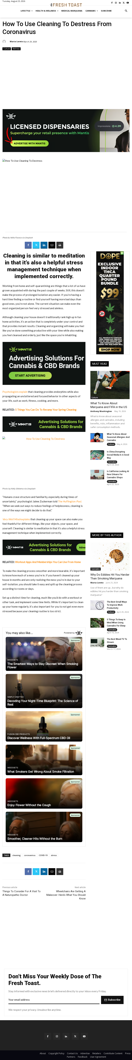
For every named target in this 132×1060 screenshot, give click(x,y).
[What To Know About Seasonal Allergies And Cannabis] (97, 437)
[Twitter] (36, 245)
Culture (6, 49)
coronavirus (29, 855)
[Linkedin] (44, 245)
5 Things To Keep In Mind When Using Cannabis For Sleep (116, 622)
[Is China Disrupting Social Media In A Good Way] (97, 455)
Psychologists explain (15, 391)
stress (54, 855)
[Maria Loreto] (4, 41)
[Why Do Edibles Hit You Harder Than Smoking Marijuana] (110, 556)
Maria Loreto (16, 41)
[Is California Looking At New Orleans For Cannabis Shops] (97, 474)
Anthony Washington (101, 411)
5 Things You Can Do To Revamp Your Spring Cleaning (45, 409)
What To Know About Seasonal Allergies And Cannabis (118, 437)
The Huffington (70, 501)
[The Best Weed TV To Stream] (97, 642)
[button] (126, 10)
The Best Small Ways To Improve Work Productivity (117, 605)
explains (16, 519)
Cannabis (112, 462)
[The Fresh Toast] (66, 5)
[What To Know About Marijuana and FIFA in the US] (110, 385)
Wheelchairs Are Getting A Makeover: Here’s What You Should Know (66, 895)
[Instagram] (56, 1036)
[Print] (59, 245)
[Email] (51, 245)
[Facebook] (28, 245)
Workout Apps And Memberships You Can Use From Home (48, 561)
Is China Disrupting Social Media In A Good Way (118, 455)
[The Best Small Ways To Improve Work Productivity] (97, 605)
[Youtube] (84, 1036)
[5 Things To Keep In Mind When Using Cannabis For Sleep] (97, 623)
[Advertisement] (66, 78)
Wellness (16, 49)
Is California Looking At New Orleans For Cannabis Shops (118, 474)
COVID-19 (43, 855)
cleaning (16, 855)
